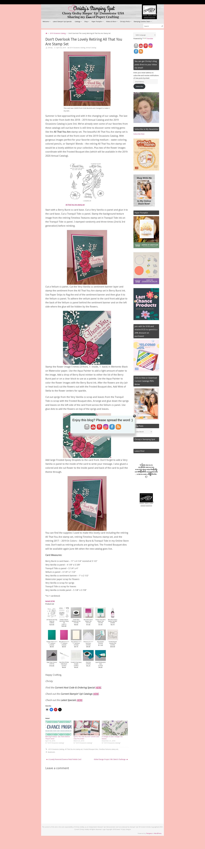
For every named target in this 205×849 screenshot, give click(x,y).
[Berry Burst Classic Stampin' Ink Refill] (112, 617)
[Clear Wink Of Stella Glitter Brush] (64, 660)
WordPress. (158, 833)
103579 (52, 664)
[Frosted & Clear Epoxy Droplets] (76, 660)
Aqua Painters (100, 641)
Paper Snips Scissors (52, 662)
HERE (98, 687)
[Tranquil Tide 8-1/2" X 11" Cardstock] (51, 639)
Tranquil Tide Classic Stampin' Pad (100, 620)
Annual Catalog (91, 48)
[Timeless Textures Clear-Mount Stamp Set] (64, 617)
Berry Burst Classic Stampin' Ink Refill (112, 620)
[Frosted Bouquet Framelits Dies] (112, 639)
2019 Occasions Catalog (58, 33)
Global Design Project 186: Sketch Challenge (110, 759)
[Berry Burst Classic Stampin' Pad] (88, 617)
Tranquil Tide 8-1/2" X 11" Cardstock (51, 642)
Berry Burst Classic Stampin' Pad (88, 620)
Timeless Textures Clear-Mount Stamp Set (64, 621)
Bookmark (51, 752)
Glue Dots (88, 662)
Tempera (149, 833)
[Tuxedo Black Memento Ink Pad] (76, 617)
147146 (100, 622)
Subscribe (139, 86)
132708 (76, 622)
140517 (64, 624)
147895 (113, 645)
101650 (76, 645)
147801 (76, 665)
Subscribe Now (138, 134)
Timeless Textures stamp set (108, 749)
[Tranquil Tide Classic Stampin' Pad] (100, 617)
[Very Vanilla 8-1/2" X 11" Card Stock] (76, 639)
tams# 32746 (50, 601)
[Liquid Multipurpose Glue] (100, 660)
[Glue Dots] (88, 660)
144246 (52, 645)
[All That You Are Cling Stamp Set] (51, 617)
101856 (88, 645)
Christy (50, 48)
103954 (100, 643)
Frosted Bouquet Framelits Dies (113, 642)
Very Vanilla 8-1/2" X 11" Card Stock (76, 642)
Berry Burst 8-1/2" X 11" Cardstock (64, 642)
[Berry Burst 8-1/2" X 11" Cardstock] (64, 639)
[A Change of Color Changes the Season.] (115, 728)
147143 (88, 622)
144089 (113, 622)
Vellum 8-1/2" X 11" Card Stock (88, 642)
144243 (64, 645)
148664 (52, 622)
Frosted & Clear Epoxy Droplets (76, 663)
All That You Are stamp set (75, 205)
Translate (149, 38)
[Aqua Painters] (100, 639)
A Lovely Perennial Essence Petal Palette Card (64, 759)
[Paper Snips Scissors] (51, 660)
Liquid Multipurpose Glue (100, 663)
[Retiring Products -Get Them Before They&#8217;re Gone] (58, 728)
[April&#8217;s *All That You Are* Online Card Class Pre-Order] (87, 728)
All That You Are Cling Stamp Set (52, 620)
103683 (88, 664)
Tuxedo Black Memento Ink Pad (76, 620)
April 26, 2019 (61, 48)
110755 (100, 665)
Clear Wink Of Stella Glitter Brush (64, 663)
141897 (64, 665)
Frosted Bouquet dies (90, 749)
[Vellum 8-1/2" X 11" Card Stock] (88, 639)
